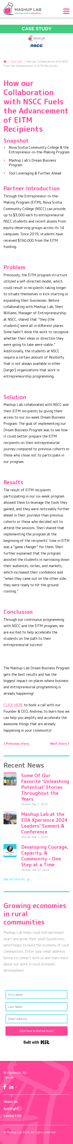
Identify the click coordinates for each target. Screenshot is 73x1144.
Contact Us (12, 1116)
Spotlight (11, 1108)
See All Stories (14, 879)
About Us (11, 1101)
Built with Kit (36, 1042)
